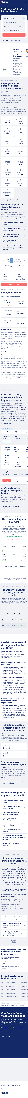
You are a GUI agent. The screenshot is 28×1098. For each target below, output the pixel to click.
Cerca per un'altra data (14, 568)
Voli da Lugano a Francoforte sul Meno (12, 996)
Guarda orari (7, 325)
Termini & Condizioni (14, 1085)
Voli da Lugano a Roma (8, 993)
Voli (8, 1004)
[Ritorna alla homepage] (4, 2)
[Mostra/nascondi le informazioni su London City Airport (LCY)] (24, 934)
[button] (8, 26)
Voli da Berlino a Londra (8, 986)
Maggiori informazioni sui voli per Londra (12, 967)
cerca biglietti (7, 305)
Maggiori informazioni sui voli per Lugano (12, 963)
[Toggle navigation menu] (26, 2)
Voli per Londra (15, 1004)
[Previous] (3, 614)
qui (19, 579)
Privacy (3, 1088)
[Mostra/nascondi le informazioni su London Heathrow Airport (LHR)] (24, 918)
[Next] (24, 260)
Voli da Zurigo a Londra (8, 983)
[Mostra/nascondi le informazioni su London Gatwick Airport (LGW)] (24, 925)
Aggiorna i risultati (13, 539)
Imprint (3, 1085)
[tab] (8, 266)
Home (3, 1004)
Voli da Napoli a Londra (8, 990)
